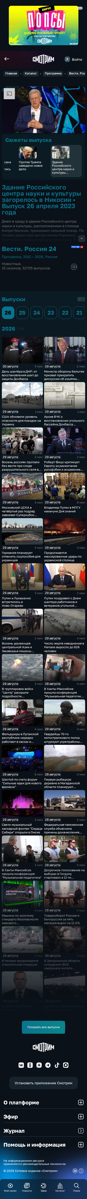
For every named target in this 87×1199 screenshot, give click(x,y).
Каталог (31, 73)
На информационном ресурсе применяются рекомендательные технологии (34, 1162)
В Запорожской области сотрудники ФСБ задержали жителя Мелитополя (62, 966)
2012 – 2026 (33, 257)
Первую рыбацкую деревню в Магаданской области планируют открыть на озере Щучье (62, 785)
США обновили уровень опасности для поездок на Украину (21, 420)
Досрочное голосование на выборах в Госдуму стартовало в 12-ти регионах (64, 875)
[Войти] (67, 59)
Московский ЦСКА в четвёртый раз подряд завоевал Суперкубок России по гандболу (18, 513)
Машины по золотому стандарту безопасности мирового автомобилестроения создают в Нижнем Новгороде (20, 925)
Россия (51, 257)
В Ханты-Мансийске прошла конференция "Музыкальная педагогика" (22, 873)
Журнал (14, 1130)
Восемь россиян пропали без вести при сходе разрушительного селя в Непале (20, 467)
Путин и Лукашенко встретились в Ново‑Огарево (16, 601)
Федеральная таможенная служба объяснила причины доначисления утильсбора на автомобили (64, 830)
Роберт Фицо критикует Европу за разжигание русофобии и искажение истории (62, 467)
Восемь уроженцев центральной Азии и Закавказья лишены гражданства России (17, 648)
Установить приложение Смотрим (43, 1083)
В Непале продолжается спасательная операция (20, 962)
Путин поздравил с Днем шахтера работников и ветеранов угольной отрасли (62, 603)
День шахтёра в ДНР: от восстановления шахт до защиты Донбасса (20, 375)
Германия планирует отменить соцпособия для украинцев (21, 556)
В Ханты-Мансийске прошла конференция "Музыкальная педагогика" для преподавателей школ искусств (64, 696)
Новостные (11, 263)
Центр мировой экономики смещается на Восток (64, 1008)
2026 (20, 329)
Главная (11, 73)
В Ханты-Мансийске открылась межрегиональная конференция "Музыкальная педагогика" (22, 1013)
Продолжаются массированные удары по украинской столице (63, 556)
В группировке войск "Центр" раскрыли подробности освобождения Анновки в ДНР (21, 696)
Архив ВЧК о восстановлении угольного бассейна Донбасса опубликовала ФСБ (64, 422)
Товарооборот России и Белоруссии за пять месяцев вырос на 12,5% (62, 919)
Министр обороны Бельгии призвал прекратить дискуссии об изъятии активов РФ (64, 377)
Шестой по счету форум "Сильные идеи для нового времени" (22, 783)
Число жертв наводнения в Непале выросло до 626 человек (64, 647)
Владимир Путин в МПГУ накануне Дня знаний (62, 509)
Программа (53, 73)
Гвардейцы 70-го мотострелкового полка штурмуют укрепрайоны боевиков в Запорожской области (62, 741)
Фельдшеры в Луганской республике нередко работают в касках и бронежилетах (20, 739)
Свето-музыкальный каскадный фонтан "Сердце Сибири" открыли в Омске (22, 828)
